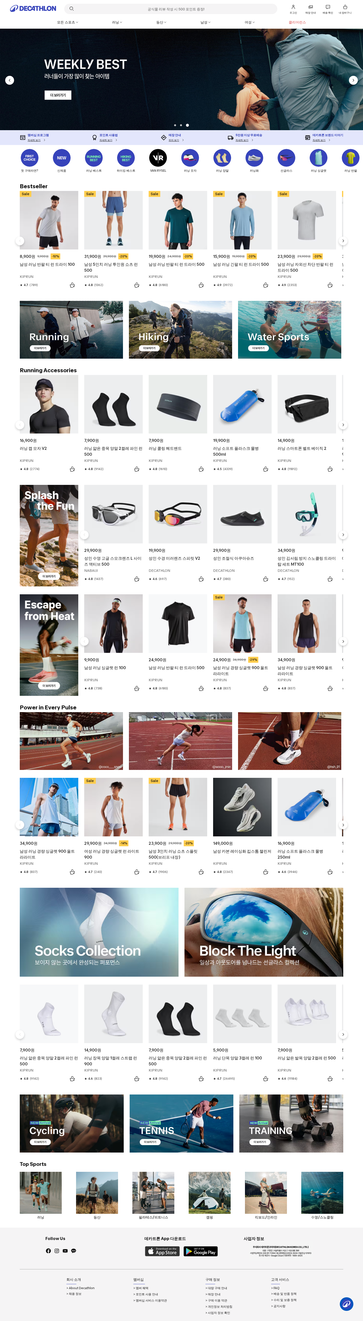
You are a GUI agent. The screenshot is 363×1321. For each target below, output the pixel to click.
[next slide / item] (353, 80)
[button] (182, 125)
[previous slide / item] (10, 80)
